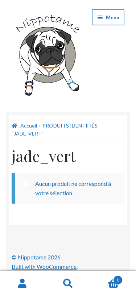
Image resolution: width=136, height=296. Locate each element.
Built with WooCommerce (44, 266)
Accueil (28, 125)
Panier (105, 277)
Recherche (68, 283)
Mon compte (22, 283)
